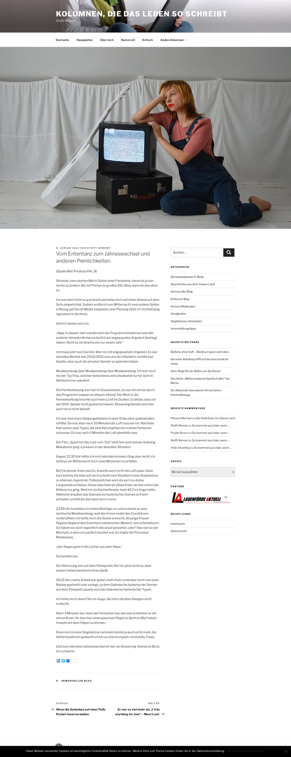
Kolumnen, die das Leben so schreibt (142, 13)
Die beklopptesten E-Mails (187, 276)
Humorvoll (128, 40)
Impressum (178, 523)
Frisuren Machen (181, 418)
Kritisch (147, 40)
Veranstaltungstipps (183, 328)
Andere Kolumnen (172, 40)
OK (228, 750)
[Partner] (200, 501)
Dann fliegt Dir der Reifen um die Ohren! (195, 371)
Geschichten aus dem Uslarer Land (193, 284)
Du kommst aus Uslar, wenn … (211, 425)
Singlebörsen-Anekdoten (186, 321)
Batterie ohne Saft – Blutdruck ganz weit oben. (200, 351)
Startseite (62, 40)
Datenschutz (179, 531)
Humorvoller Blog (77, 680)
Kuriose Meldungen (183, 306)
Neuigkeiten (85, 40)
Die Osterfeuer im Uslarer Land (215, 418)
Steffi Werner (98, 248)
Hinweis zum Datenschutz (248, 750)
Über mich (107, 40)
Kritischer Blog (180, 299)
